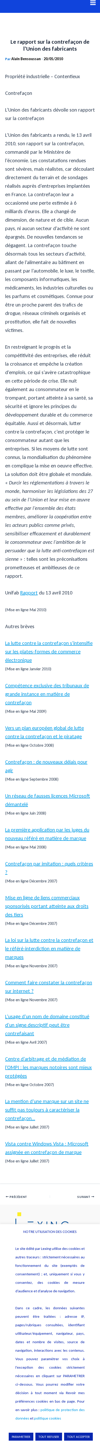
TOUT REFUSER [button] (48, 1437)
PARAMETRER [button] (21, 1437)
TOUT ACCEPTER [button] (78, 1437)
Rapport (29, 593)
